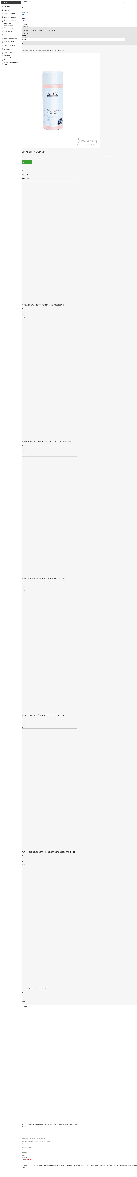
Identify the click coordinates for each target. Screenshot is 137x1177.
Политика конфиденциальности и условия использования (34, 1141)
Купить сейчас (27, 162)
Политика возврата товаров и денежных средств (32, 1138)
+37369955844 (22, 1150)
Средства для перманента (37, 50)
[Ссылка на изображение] (71, 1064)
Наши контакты (23, 1136)
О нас (20, 1133)
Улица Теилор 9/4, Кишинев (26, 1147)
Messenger (21, 1155)
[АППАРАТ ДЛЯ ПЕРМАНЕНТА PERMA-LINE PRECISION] (47, 240)
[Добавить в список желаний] (23, 302)
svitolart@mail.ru (23, 1152)
